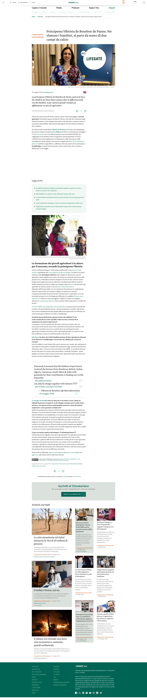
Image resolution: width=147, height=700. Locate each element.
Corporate (35, 685)
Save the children (55, 132)
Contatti (56, 669)
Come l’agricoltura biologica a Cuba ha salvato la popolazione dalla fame (59, 203)
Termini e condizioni (60, 685)
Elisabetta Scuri (49, 92)
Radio (59, 7)
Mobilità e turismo (83, 12)
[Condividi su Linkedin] (85, 111)
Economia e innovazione (66, 12)
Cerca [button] (33, 2)
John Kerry (35, 337)
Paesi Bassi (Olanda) (76, 464)
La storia (57, 674)
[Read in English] (84, 92)
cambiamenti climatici (46, 301)
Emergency (84, 551)
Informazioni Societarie (61, 682)
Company (56, 666)
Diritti (44, 12)
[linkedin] (97, 693)
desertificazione (67, 287)
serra (72, 284)
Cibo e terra (97, 12)
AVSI (40, 605)
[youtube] (90, 693)
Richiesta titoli (37, 682)
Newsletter (24, 2)
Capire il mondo (39, 7)
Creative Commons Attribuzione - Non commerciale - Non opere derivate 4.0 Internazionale (59, 459)
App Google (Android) (39, 674)
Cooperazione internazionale (38, 35)
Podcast (75, 7)
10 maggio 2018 (46, 393)
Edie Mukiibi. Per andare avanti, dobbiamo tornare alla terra (55, 194)
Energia (52, 12)
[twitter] (80, 693)
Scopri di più (77, 476)
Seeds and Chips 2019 (39, 466)
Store (14, 2)
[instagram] (94, 693)
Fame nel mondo (64, 464)
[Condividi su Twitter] (81, 111)
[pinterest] (83, 693)
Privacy (56, 680)
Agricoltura (55, 464)
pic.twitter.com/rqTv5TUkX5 (48, 386)
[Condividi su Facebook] (77, 111)
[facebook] (76, 693)
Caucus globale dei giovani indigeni (59, 272)
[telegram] (101, 693)
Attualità (35, 666)
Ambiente (35, 12)
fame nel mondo (38, 134)
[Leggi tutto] (114, 505)
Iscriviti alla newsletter (72, 494)
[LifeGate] (73, 2)
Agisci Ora (94, 7)
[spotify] (87, 693)
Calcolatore (36, 687)
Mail (55, 677)
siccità (59, 287)
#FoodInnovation (43, 380)
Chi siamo (57, 672)
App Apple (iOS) (36, 672)
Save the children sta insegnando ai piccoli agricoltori (49, 306)
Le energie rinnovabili (39, 400)
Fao (80, 294)
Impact (112, 7)
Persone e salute (110, 12)
